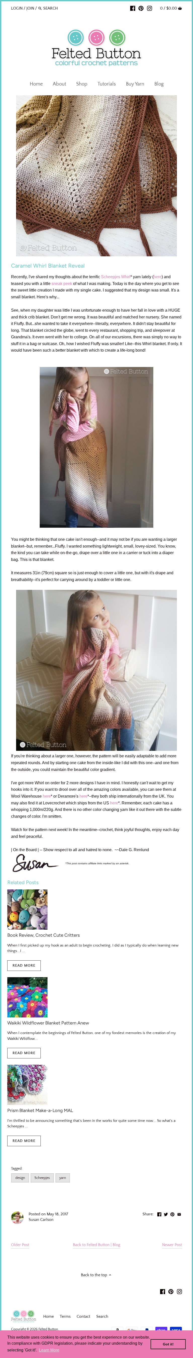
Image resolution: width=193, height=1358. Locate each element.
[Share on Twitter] (166, 1213)
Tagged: (16, 1169)
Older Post (20, 1245)
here (158, 277)
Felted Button (48, 1329)
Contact (83, 1316)
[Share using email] (179, 1213)
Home (48, 1316)
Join (30, 8)
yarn (62, 1178)
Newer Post (172, 1245)
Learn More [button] (49, 1350)
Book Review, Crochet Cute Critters (43, 935)
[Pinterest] (140, 8)
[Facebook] (132, 8)
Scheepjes (110, 277)
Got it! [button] (168, 1344)
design (20, 1178)
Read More (24, 965)
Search (102, 1316)
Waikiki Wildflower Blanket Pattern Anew (48, 1023)
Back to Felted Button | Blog (96, 1245)
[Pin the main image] (172, 1213)
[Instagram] (149, 8)
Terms (65, 1316)
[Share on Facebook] (159, 1213)
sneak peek (62, 283)
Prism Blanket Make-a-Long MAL (40, 1110)
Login (17, 8)
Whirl (125, 277)
